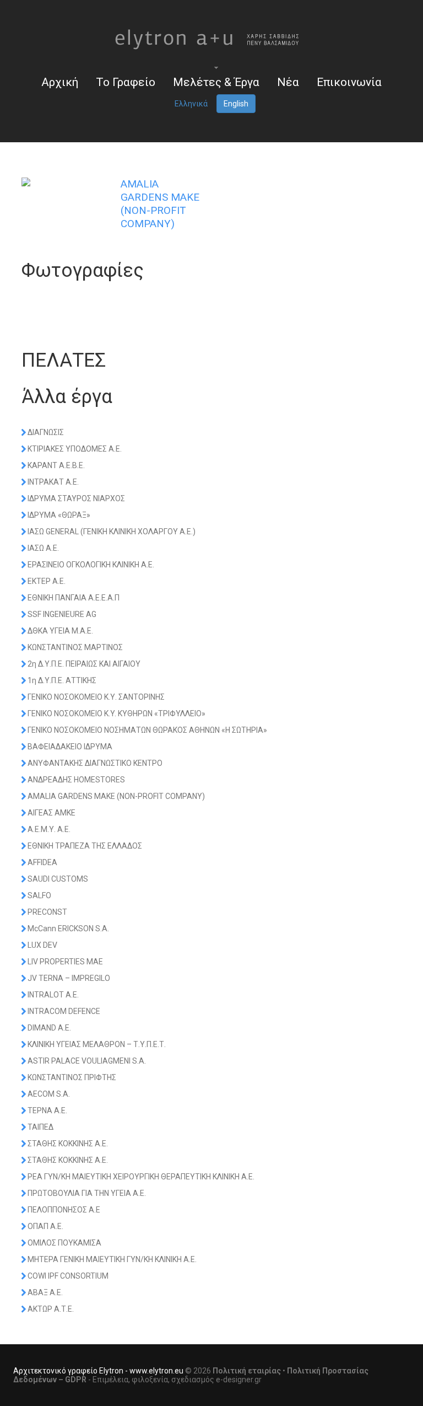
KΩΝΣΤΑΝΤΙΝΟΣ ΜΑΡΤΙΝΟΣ (75, 647)
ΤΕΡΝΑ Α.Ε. (47, 1110)
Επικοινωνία (349, 82)
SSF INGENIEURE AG (62, 614)
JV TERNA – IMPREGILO (69, 978)
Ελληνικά (191, 103)
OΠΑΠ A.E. (45, 1226)
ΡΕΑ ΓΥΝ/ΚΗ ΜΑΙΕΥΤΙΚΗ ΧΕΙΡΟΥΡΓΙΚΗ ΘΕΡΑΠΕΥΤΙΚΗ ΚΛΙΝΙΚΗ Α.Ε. (141, 1176)
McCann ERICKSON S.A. (68, 928)
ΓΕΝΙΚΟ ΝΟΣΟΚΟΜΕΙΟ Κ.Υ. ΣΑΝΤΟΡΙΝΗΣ (96, 697)
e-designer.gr (239, 1379)
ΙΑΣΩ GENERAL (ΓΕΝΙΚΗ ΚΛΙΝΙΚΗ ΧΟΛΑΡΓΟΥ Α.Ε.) (112, 531)
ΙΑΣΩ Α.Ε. (43, 548)
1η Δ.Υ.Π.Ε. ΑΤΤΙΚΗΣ (62, 680)
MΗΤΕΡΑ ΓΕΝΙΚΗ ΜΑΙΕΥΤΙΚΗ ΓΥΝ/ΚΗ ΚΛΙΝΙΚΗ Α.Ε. (112, 1259)
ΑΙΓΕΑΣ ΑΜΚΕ (51, 812)
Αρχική (59, 82)
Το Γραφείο (125, 82)
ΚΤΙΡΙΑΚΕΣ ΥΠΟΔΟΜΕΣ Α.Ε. (75, 448)
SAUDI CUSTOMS (58, 878)
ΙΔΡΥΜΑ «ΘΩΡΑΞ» (59, 515)
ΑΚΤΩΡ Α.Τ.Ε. (51, 1309)
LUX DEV (42, 945)
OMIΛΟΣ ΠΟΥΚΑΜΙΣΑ (64, 1242)
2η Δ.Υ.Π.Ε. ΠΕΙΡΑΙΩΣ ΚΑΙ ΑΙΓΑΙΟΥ (84, 663)
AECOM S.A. (49, 1094)
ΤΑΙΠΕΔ (40, 1127)
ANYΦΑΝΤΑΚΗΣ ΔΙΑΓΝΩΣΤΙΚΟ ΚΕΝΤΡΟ (95, 763)
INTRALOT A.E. (53, 994)
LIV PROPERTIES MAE (65, 961)
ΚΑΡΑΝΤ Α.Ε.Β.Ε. (56, 465)
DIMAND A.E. (49, 1027)
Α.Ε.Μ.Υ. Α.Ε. (49, 829)
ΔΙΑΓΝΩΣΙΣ (46, 432)
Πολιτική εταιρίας (247, 1370)
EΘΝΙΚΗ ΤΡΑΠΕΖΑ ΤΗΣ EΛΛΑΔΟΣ (85, 845)
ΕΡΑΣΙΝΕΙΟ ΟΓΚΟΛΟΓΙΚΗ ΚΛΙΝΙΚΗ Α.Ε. (91, 564)
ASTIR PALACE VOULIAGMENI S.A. (87, 1060)
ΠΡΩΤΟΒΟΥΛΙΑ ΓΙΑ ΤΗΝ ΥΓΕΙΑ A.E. (87, 1193)
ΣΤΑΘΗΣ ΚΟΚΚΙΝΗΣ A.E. (68, 1143)
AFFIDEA (42, 862)
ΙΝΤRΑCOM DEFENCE (64, 1011)
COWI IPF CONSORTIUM (68, 1275)
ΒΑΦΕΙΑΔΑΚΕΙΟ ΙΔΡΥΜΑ (70, 746)
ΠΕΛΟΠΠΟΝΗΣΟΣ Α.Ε (64, 1209)
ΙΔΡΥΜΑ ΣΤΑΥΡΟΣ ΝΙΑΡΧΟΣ (76, 498)
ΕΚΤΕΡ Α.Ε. (47, 581)
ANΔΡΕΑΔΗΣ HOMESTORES (76, 779)
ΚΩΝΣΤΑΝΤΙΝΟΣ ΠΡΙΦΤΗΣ (72, 1077)
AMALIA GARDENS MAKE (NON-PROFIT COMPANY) (116, 796)
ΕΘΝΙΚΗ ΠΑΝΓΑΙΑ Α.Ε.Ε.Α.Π (74, 597)
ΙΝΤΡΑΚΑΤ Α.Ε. (53, 481)
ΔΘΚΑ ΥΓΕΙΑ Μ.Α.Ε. (60, 630)
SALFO (39, 895)
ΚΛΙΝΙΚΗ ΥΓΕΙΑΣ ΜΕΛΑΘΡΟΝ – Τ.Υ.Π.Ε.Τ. (97, 1044)
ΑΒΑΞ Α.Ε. (45, 1292)
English (236, 103)
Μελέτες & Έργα (216, 82)
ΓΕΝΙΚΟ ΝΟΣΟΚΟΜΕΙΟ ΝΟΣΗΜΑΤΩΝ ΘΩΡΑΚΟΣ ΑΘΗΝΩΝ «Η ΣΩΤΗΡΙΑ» (147, 730)
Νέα (288, 82)
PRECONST (47, 912)
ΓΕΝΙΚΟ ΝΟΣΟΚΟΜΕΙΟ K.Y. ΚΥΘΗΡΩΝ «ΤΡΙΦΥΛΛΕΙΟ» (116, 713)
